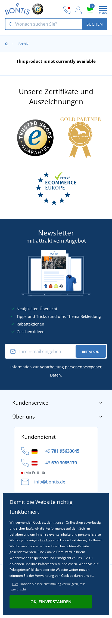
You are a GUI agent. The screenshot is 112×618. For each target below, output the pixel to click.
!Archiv (23, 43)
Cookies (46, 540)
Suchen (94, 24)
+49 (61, 451)
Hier (15, 584)
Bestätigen (90, 352)
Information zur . (56, 371)
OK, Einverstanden (50, 601)
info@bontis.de (49, 482)
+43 (60, 463)
